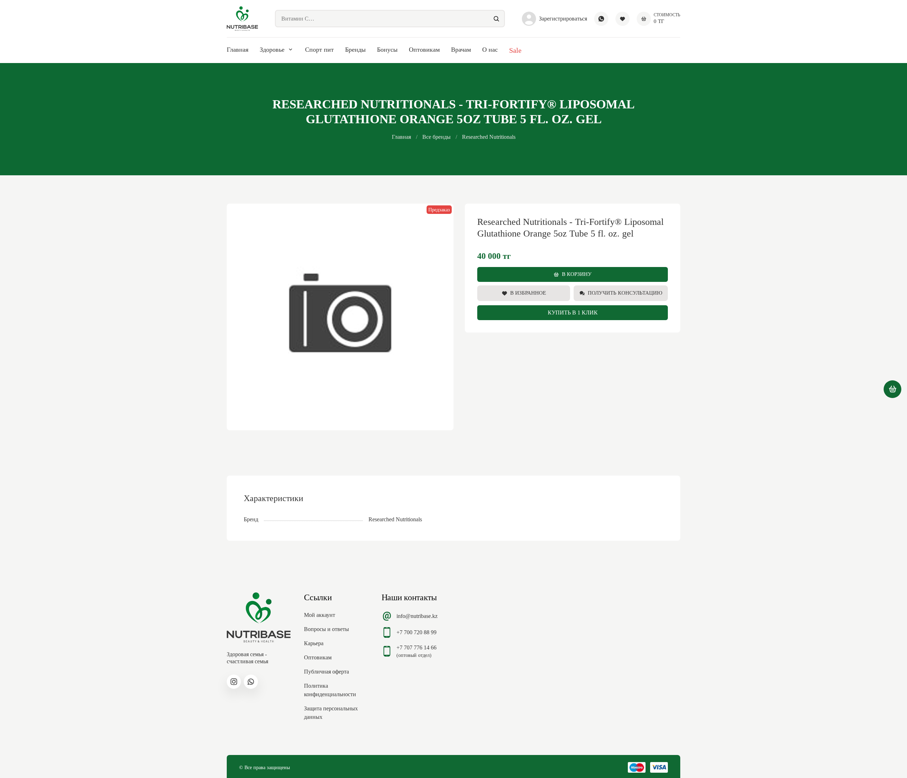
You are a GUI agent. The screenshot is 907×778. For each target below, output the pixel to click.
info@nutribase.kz (417, 616)
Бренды (355, 49)
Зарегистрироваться (563, 19)
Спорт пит (319, 49)
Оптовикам (424, 49)
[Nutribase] (242, 18)
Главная (237, 49)
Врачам (461, 49)
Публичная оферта (326, 672)
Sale (515, 50)
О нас (490, 49)
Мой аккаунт (319, 615)
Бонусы (387, 49)
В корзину (577, 274)
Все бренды (436, 137)
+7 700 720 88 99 (416, 632)
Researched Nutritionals (489, 137)
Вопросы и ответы (326, 629)
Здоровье (272, 49)
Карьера (313, 643)
